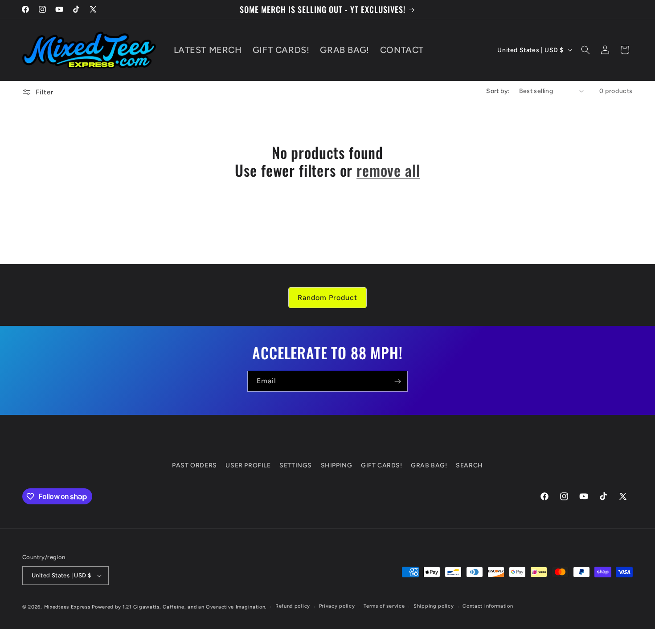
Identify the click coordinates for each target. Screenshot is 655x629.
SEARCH (469, 465)
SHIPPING (336, 465)
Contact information (488, 606)
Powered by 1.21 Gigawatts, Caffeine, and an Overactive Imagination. (179, 607)
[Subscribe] (397, 381)
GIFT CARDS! (381, 465)
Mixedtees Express (67, 607)
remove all (388, 170)
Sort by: (498, 91)
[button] (585, 50)
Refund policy (292, 606)
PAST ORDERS (194, 465)
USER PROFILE (247, 465)
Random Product (327, 297)
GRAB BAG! (429, 465)
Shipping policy (433, 606)
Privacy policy (337, 606)
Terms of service (384, 606)
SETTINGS (295, 465)
